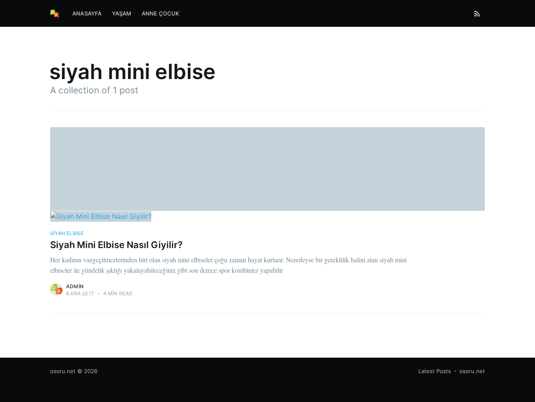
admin (75, 286)
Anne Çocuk (161, 13)
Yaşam (122, 13)
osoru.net (63, 371)
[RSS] (477, 13)
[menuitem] (87, 13)
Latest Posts (434, 371)
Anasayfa (87, 13)
